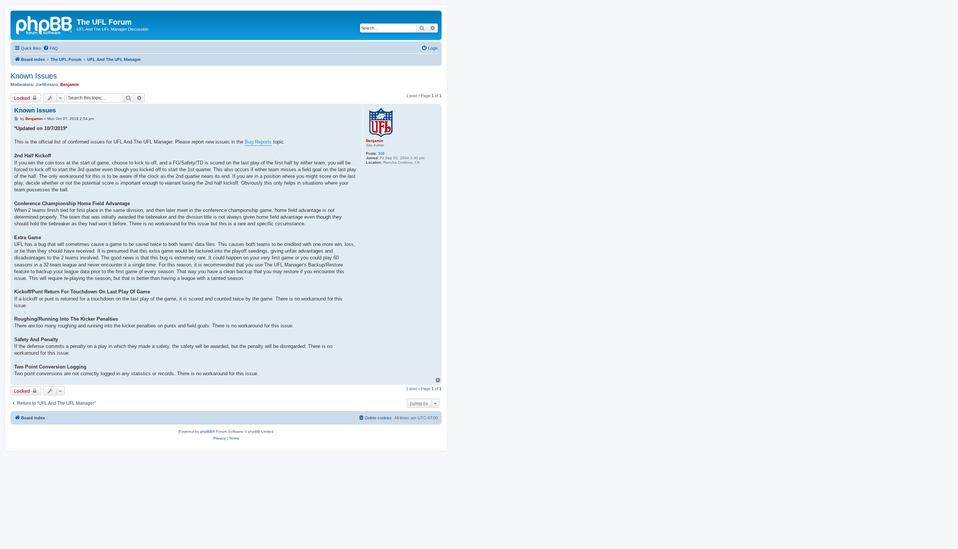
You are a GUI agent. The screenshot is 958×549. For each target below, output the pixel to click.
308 (381, 153)
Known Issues (33, 76)
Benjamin (69, 84)
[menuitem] (50, 48)
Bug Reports (258, 142)
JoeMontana (47, 84)
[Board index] (44, 24)
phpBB (206, 431)
